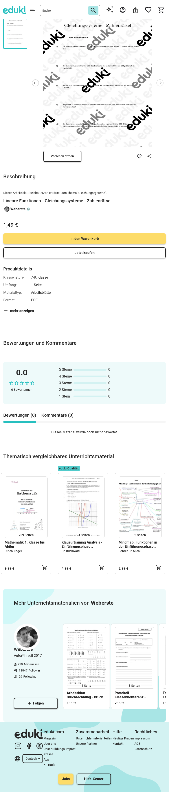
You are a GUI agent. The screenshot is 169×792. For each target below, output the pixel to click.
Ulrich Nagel (13, 551)
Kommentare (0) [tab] (57, 415)
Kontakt (117, 743)
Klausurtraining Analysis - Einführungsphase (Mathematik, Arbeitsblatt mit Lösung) (82, 544)
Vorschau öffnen (62, 156)
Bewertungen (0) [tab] (19, 415)
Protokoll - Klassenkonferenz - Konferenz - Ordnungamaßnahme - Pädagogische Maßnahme (133, 695)
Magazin (50, 738)
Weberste (18, 209)
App (46, 759)
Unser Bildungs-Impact (59, 749)
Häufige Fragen (123, 738)
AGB (137, 743)
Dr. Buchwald (71, 551)
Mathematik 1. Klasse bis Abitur (25, 544)
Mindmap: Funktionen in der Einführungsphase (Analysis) (138, 544)
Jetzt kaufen (85, 253)
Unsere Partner (86, 743)
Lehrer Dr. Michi (130, 551)
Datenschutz (143, 749)
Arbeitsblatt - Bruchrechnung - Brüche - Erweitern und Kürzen (86, 695)
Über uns (50, 743)
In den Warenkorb (84, 239)
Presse (48, 754)
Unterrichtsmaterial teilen (94, 738)
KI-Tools (49, 764)
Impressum (142, 738)
